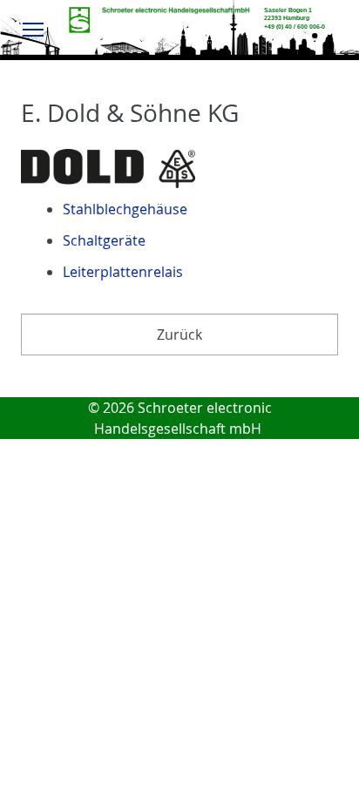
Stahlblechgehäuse (125, 209)
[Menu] (33, 28)
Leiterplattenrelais (123, 271)
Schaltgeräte (104, 240)
